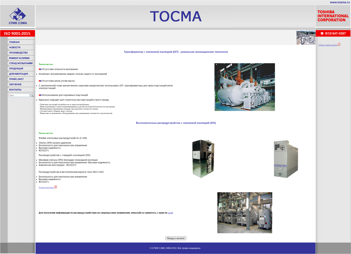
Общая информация (327, 45)
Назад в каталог (176, 238)
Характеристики (46, 187)
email (170, 213)
